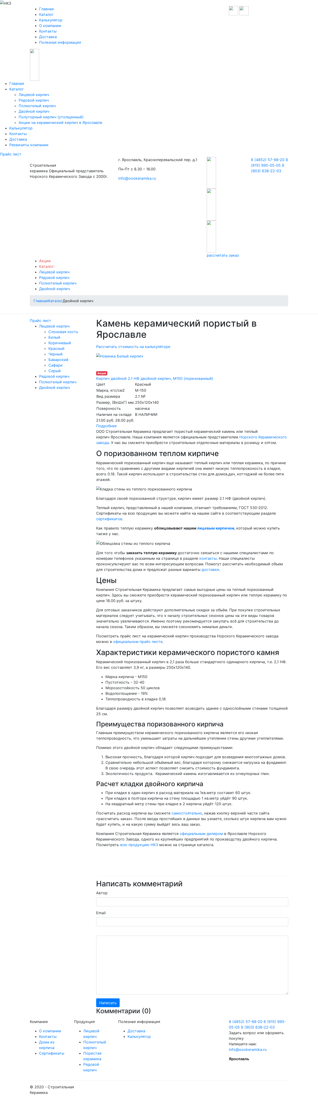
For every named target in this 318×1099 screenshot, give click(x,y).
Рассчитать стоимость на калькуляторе (133, 346)
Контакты (48, 31)
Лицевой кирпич (34, 94)
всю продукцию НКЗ (139, 844)
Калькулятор (50, 20)
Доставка (48, 36)
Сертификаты (51, 1053)
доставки (210, 569)
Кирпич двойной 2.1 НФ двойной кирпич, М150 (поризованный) (154, 378)
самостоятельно (187, 813)
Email (101, 912)
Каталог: (46, 266)
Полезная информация (60, 42)
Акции (45, 260)
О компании (50, 25)
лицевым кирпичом (215, 528)
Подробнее (106, 426)
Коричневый (59, 343)
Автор (102, 892)
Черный (55, 354)
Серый (54, 370)
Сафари (55, 365)
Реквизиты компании (28, 144)
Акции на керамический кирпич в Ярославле (60, 122)
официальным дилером (201, 833)
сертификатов (109, 518)
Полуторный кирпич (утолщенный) (51, 117)
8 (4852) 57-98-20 (267, 159)
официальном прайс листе (137, 641)
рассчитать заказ (223, 255)
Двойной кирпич (34, 111)
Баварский (58, 359)
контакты (208, 558)
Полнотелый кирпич (37, 105)
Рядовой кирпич (34, 100)
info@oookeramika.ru (137, 178)
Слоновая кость (63, 331)
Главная (46, 9)
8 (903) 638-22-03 (258, 1027)
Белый (54, 337)
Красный (56, 348)
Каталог (46, 14)
